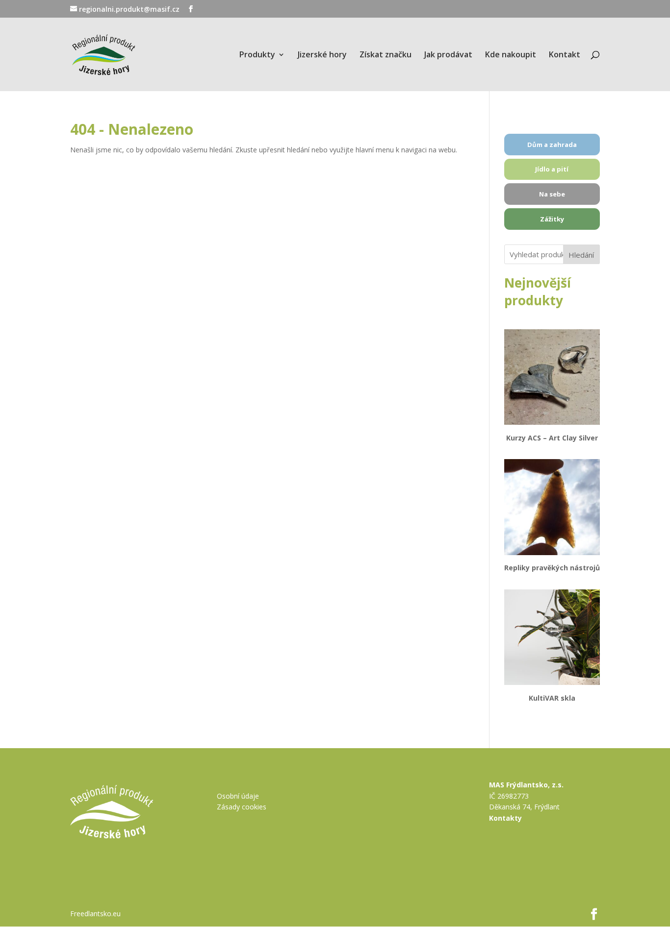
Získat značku (386, 55)
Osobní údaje (238, 796)
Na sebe (552, 194)
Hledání (581, 255)
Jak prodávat (448, 55)
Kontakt (564, 55)
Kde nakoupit (510, 55)
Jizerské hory (322, 55)
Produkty (257, 55)
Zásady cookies (241, 806)
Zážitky (552, 219)
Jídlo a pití (551, 169)
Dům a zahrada (552, 144)
